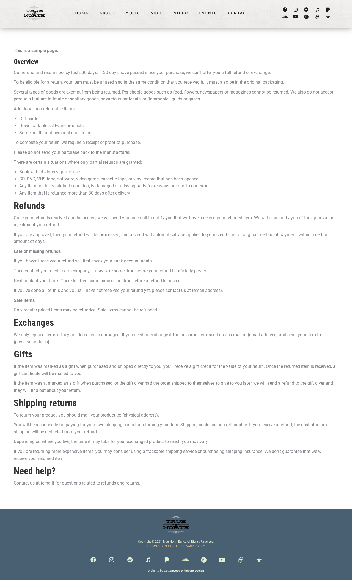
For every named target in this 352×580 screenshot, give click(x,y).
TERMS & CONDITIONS (163, 546)
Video (181, 13)
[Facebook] (284, 9)
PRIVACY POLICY (193, 546)
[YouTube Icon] (306, 16)
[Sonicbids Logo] (317, 16)
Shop (157, 13)
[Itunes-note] (317, 9)
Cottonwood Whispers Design (184, 571)
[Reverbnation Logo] (328, 16)
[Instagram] (295, 9)
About (106, 13)
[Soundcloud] (284, 16)
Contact (238, 13)
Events (208, 13)
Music (132, 13)
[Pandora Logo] (328, 9)
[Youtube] (295, 16)
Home (81, 13)
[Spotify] (306, 9)
